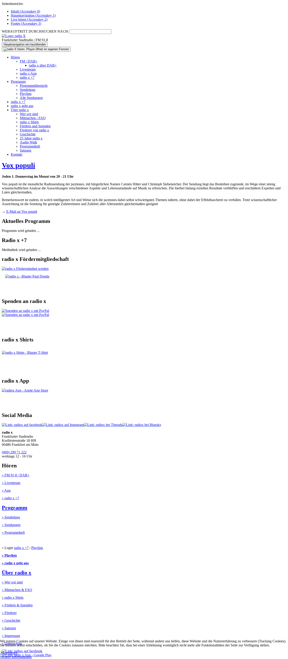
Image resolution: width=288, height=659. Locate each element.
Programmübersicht (33, 85)
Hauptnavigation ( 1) (33, 15)
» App (6, 490)
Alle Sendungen (31, 98)
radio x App (28, 73)
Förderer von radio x (34, 130)
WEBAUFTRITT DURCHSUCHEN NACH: (35, 31)
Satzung (25, 150)
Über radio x (20, 110)
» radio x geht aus (15, 563)
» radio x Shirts (12, 597)
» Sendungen (11, 525)
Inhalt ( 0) (25, 11)
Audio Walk (28, 142)
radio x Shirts (29, 122)
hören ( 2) (29, 19)
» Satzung (9, 628)
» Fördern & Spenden (17, 605)
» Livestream (11, 483)
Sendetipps (27, 90)
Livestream (28, 69)
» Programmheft (13, 532)
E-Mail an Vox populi (21, 211)
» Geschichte (11, 620)
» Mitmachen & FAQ (17, 590)
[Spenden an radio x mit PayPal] (25, 313)
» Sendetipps (11, 517)
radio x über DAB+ (43, 65)
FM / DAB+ (29, 61)
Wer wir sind (29, 114)
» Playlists (9, 555)
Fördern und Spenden (35, 126)
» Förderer (9, 613)
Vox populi (18, 165)
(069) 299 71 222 (14, 452)
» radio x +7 (10, 498)
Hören (15, 57)
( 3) (26, 23)
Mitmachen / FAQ (33, 118)
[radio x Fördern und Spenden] (27, 276)
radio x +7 (27, 77)
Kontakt (16, 154)
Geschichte (28, 134)
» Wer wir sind (12, 582)
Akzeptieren (8, 653)
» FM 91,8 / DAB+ (15, 475)
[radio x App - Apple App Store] (25, 390)
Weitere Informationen (16, 657)
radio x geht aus (22, 106)
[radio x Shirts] (25, 352)
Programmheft (30, 146)
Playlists (26, 94)
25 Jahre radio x (31, 138)
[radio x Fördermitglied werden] (25, 269)
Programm (18, 81)
